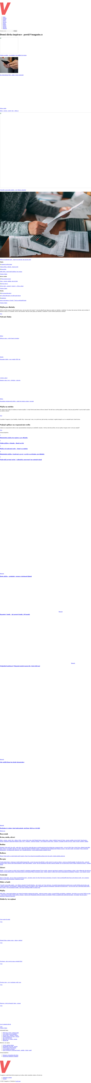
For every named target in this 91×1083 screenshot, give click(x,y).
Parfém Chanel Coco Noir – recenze (11, 1036)
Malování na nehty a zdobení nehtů (11, 1032)
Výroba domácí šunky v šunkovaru (8, 862)
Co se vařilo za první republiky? (10, 1034)
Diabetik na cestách (19, 879)
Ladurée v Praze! (24, 856)
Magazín (5, 28)
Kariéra (4, 19)
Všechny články (3, 274)
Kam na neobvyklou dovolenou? (7, 879)
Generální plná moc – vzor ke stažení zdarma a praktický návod (36, 850)
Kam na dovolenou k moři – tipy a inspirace (79, 877)
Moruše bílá (5, 1040)
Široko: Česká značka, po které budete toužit (10, 856)
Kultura (4, 25)
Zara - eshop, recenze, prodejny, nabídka (79, 841)
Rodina (4, 24)
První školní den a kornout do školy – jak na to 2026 (59, 847)
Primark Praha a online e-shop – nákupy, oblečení (46, 840)
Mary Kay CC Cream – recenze (10, 1039)
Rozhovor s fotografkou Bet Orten (10, 1055)
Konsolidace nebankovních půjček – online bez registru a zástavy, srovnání (39, 893)
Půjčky (4, 20)
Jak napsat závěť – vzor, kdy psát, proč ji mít (70, 886)
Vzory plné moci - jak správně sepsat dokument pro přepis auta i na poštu (60, 885)
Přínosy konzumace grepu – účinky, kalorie (41, 871)
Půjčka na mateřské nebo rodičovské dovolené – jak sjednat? (65, 894)
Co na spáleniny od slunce (9, 1049)
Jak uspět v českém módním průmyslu (56, 856)
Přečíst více (2, 831)
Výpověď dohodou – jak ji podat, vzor (34, 885)
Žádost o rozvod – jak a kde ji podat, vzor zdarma (68, 848)
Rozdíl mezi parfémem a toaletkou (10, 1056)
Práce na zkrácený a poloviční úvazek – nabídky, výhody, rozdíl (17, 1050)
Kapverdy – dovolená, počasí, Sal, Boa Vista (32, 877)
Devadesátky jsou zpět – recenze (10, 1046)
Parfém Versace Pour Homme (9, 1047)
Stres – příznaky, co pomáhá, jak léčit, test (60, 841)
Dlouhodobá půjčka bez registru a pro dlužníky (41, 894)
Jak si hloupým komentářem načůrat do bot (37, 856)
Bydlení (4, 18)
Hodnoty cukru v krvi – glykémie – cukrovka (25, 841)
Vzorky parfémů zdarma (8, 1045)
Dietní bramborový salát (19, 863)
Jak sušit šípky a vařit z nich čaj (45, 862)
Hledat (15, 30)
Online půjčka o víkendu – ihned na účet (21, 894)
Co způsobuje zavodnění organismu (32, 870)
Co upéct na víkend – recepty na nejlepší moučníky (64, 862)
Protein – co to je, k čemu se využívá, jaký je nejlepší (12, 870)
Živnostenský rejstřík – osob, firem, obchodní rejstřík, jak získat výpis (24, 887)
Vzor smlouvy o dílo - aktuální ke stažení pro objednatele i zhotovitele (44, 886)
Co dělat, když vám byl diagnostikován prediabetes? (63, 871)
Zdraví (4, 23)
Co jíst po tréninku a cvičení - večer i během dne (73, 870)
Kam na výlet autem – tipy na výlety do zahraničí (11, 877)
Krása (4, 17)
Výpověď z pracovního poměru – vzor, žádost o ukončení (13, 885)
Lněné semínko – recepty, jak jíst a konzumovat (35, 863)
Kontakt (4, 1078)
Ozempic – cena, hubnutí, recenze (43, 841)
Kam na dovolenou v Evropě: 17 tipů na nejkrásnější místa (56, 877)
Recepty (5, 22)
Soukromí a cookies (7, 1077)
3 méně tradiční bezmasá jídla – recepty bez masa (27, 862)
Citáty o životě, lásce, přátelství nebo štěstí (80, 847)
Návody (4, 27)
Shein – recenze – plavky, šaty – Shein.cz (9, 840)
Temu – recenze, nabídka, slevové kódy (71, 840)
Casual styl (59, 840)
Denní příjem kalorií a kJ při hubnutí (23, 871)
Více (1, 313)
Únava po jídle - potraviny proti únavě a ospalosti (51, 870)
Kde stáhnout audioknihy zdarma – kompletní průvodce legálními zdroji (41, 848)
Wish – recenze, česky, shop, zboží (26, 840)
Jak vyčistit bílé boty (7, 1037)
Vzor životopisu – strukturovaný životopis (18, 886)
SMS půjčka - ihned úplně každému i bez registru (11, 893)
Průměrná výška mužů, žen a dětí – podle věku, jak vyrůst (13, 847)
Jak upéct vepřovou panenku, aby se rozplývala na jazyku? (60, 863)
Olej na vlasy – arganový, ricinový (10, 1035)
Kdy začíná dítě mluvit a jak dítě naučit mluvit (36, 847)
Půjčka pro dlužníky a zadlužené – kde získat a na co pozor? (69, 893)
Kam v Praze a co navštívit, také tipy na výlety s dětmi (12, 848)
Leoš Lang (18, 1081)
